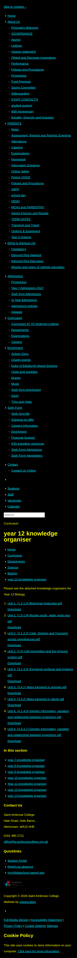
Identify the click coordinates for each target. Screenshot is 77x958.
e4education (27, 902)
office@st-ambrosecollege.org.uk (26, 841)
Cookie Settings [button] (35, 926)
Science (13, 567)
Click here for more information (38, 951)
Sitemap (52, 926)
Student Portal (17, 860)
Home (12, 549)
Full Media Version (16, 920)
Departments (16, 561)
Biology (12, 573)
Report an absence (20, 866)
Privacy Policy (13, 926)
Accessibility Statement (46, 920)
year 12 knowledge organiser (27, 579)
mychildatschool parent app (26, 872)
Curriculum (15, 555)
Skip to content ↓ (15, 6)
